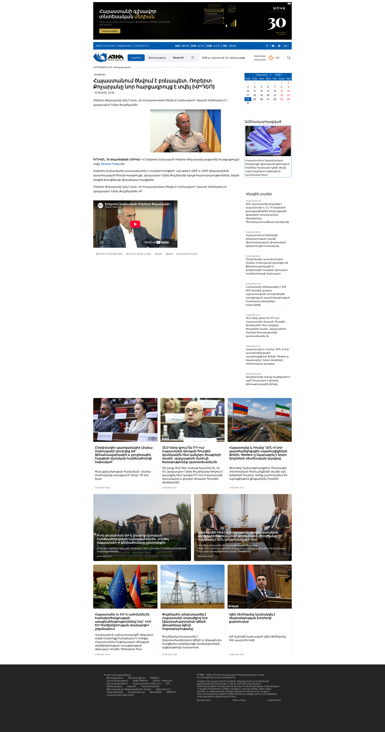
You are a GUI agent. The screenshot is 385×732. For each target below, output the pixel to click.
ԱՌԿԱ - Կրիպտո (162, 680)
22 (281, 95)
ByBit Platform (140, 680)
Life (168, 683)
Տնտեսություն (157, 57)
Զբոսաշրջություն (117, 683)
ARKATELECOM (105, 45)
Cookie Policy (274, 700)
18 (254, 95)
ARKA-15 (171, 692)
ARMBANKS (124, 45)
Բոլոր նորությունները (117, 674)
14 (275, 90)
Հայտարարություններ (120, 694)
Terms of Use (239, 700)
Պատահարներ (150, 686)
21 (275, 95)
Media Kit (178, 57)
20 (268, 95)
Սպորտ (131, 686)
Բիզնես (154, 677)
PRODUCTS (142, 45)
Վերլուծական (114, 692)
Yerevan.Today (110, 163)
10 (248, 90)
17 (248, 95)
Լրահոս (136, 57)
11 (255, 90)
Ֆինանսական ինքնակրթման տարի (128, 689)
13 (268, 90)
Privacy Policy (204, 700)
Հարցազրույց (136, 692)
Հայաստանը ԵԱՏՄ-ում (146, 683)
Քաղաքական (99, 75)
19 (261, 95)
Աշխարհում (163, 689)
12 (261, 90)
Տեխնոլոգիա (114, 686)
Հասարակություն (117, 680)
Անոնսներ (156, 692)
